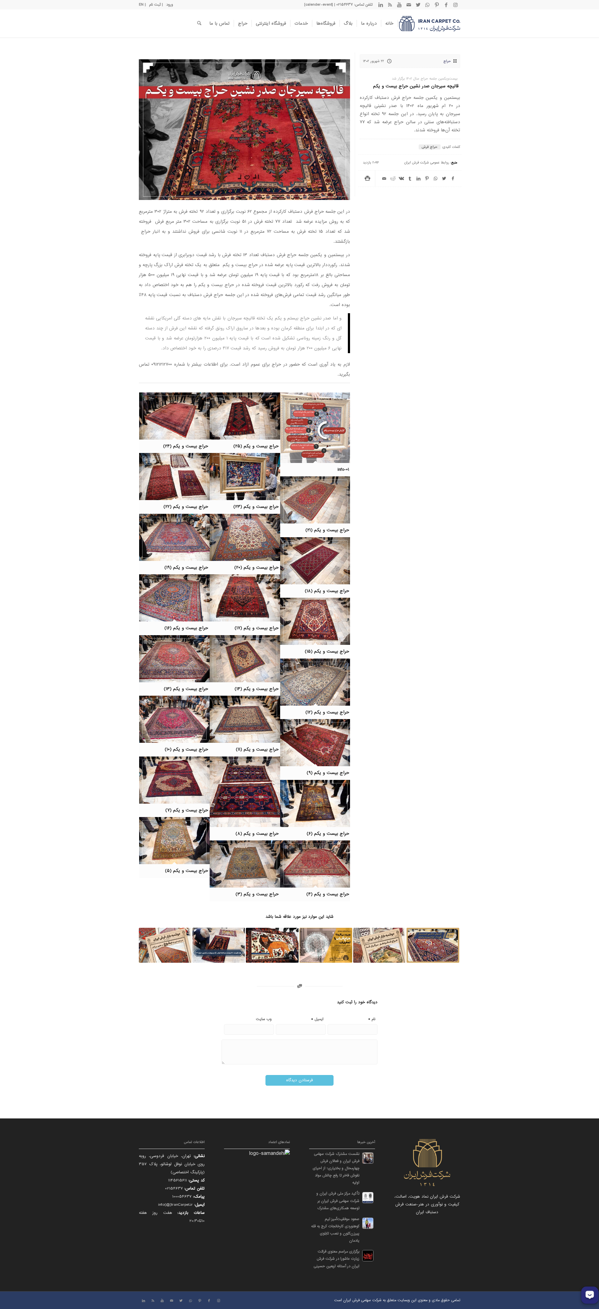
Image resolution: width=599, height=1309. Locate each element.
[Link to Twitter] (418, 4)
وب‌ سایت (264, 1019)
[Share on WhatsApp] (435, 179)
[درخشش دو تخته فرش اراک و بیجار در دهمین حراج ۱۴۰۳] (218, 945)
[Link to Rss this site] (390, 4)
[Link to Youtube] (399, 4)
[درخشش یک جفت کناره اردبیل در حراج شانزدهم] (379, 945)
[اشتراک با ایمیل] (384, 179)
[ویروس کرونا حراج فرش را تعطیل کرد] (326, 945)
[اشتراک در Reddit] (393, 179)
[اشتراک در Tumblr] (410, 179)
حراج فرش (429, 146)
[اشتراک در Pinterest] (427, 179)
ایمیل (317, 1018)
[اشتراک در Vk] (401, 179)
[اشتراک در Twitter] (444, 179)
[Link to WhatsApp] (427, 4)
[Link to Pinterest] (436, 4)
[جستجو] (199, 23)
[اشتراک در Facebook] (453, 179)
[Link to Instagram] (455, 4)
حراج (447, 61)
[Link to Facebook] (446, 4)
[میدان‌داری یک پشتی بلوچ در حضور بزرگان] (165, 945)
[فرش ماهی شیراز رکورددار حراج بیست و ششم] (433, 945)
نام (371, 1018)
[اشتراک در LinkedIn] (418, 179)
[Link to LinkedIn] (380, 4)
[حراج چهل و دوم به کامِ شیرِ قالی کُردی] (272, 945)
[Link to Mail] (408, 4)
